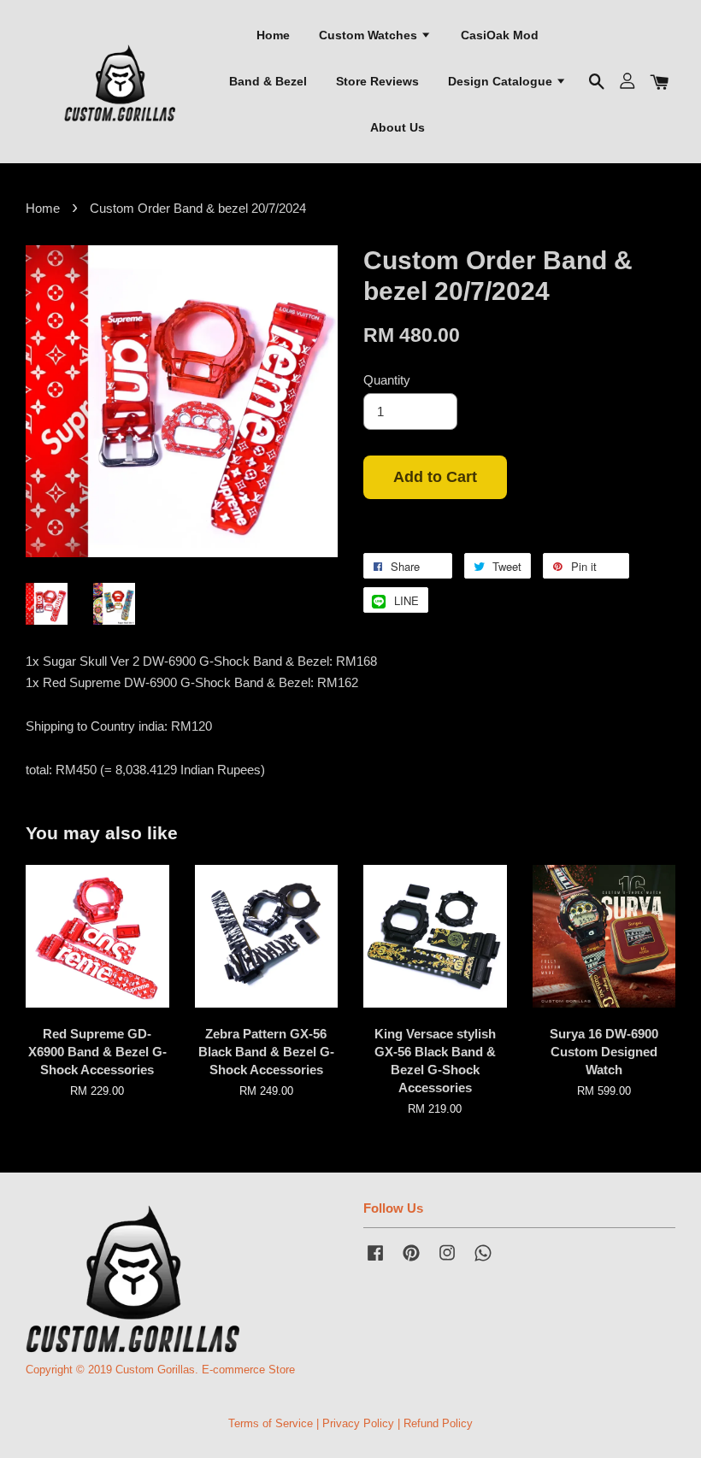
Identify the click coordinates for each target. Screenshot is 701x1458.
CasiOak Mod (500, 35)
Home (273, 35)
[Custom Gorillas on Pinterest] (411, 1261)
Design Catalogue (502, 81)
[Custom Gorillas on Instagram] (447, 1261)
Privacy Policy (358, 1423)
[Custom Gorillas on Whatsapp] (483, 1261)
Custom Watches (370, 35)
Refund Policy (438, 1423)
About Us (397, 127)
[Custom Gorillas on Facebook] (375, 1261)
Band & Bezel (268, 81)
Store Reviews (377, 81)
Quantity (386, 380)
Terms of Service (270, 1423)
